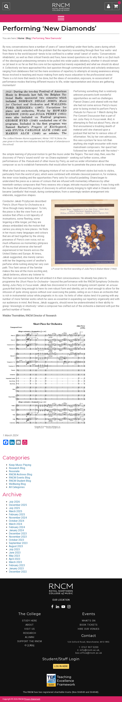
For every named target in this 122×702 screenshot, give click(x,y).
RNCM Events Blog (19, 477)
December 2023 (18, 533)
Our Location (61, 600)
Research (29, 633)
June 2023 (15, 552)
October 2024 (16, 520)
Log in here (61, 666)
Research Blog (17, 468)
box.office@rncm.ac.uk (88, 653)
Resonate (14, 471)
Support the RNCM (29, 641)
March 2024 (15, 524)
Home (21, 38)
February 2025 (17, 514)
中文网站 (29, 645)
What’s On (88, 620)
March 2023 (15, 562)
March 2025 (15, 511)
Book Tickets (89, 624)
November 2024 (18, 517)
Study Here (29, 620)
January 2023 (16, 568)
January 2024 (16, 530)
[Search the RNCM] (6, 6)
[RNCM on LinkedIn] (57, 606)
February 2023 (17, 565)
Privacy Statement (32, 699)
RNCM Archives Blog (20, 474)
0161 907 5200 (89, 647)
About (29, 624)
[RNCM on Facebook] (52, 606)
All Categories (17, 487)
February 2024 (17, 527)
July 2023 (14, 549)
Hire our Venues (88, 628)
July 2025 (14, 508)
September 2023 (18, 543)
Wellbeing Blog (17, 483)
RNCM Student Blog (20, 480)
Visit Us (29, 628)
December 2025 (18, 504)
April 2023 (14, 558)
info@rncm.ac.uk (89, 650)
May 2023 (14, 555)
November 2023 (18, 536)
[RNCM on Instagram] (69, 606)
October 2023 (16, 539)
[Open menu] (61, 17)
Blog (28, 38)
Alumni (29, 637)
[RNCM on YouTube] (63, 606)
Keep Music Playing (20, 464)
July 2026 (14, 501)
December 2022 (18, 571)
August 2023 (16, 546)
